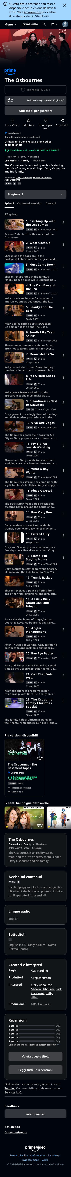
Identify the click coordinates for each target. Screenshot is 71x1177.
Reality (25, 160)
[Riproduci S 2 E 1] (14, 224)
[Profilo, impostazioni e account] (65, 24)
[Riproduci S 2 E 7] (14, 357)
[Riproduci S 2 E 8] (14, 379)
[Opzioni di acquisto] (63, 222)
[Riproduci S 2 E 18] (14, 602)
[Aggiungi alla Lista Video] (12, 120)
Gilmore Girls (24, 818)
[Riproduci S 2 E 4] (14, 289)
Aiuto (45, 1159)
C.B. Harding (39, 970)
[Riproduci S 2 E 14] (14, 516)
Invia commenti (30, 1159)
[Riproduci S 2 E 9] (14, 404)
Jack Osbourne (12, 179)
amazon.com (32, 12)
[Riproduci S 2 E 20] (14, 657)
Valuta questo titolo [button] (35, 1056)
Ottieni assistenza (16, 1132)
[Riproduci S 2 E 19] (14, 631)
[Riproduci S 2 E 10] (14, 426)
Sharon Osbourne (42, 177)
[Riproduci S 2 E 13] (14, 494)
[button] (35, 89)
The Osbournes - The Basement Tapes (24, 750)
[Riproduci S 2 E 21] (14, 677)
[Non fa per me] (45, 120)
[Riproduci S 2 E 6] (14, 336)
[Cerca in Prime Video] (44, 24)
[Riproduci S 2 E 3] (14, 268)
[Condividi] (62, 120)
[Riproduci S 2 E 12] (14, 472)
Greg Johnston (41, 978)
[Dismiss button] (64, 5)
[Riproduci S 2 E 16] (14, 559)
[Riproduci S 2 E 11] (14, 447)
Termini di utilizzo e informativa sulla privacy (35, 1155)
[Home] (30, 24)
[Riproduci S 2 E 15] (14, 537)
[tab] (9, 203)
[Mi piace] (28, 120)
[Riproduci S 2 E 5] (14, 310)
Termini (10, 1088)
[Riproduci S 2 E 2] (14, 246)
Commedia (11, 160)
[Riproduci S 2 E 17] (14, 581)
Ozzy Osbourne (24, 177)
